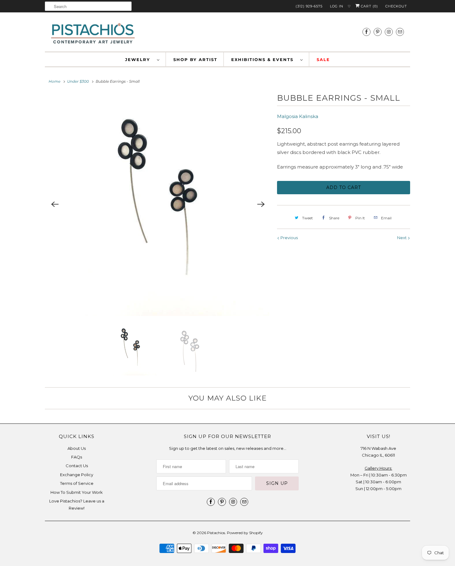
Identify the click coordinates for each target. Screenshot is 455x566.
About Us (76, 448)
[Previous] (55, 204)
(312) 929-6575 (309, 6)
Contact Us (77, 465)
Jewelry (139, 59)
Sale (323, 59)
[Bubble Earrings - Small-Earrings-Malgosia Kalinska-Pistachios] (157, 204)
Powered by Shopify (245, 532)
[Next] (261, 204)
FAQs (76, 456)
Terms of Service (76, 483)
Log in (336, 6)
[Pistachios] (93, 33)
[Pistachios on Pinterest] (378, 32)
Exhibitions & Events (264, 59)
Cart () (369, 6)
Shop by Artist (195, 59)
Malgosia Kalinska (297, 116)
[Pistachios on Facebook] (366, 32)
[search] (88, 6)
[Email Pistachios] (400, 32)
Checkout (396, 6)
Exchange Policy (76, 474)
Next (402, 237)
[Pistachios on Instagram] (389, 32)
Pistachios (216, 532)
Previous (289, 237)
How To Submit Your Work (76, 492)
